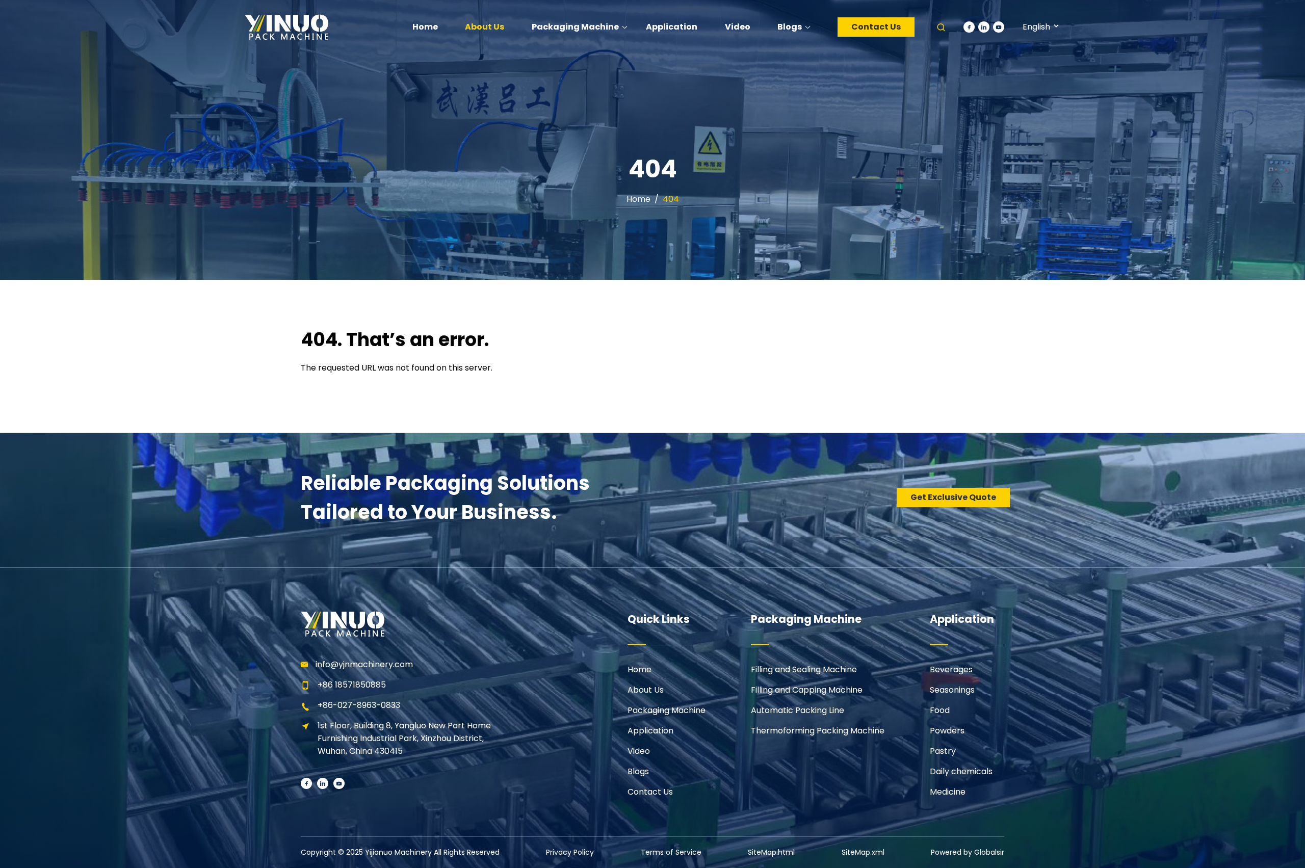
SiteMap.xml (863, 852)
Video (639, 751)
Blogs (638, 771)
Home (638, 199)
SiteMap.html (771, 852)
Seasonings (952, 690)
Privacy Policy (570, 852)
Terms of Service (671, 852)
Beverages (951, 669)
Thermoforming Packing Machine (817, 731)
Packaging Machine (667, 710)
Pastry (943, 751)
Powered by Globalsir (967, 852)
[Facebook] (969, 27)
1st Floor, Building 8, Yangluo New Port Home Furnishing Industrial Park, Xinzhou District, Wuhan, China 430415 (404, 738)
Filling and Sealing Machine (804, 669)
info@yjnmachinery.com (364, 664)
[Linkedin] (983, 27)
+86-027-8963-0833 (359, 705)
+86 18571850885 (352, 685)
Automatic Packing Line (797, 710)
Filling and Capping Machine (807, 690)
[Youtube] (998, 27)
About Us (646, 690)
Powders (947, 731)
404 (671, 199)
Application (650, 731)
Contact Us (876, 27)
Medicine (947, 792)
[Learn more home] (286, 27)
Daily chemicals (961, 771)
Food (940, 710)
